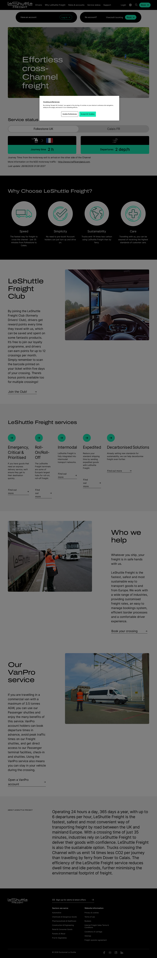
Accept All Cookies (87, 114)
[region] (79, 108)
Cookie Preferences (70, 114)
